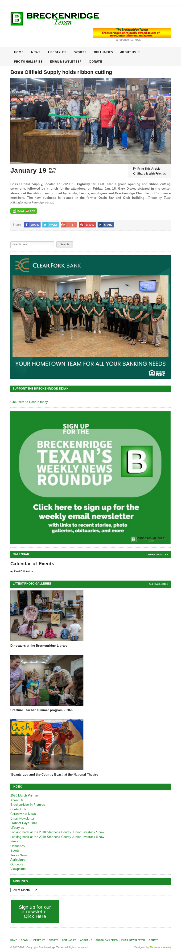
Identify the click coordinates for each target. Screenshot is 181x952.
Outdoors (16, 864)
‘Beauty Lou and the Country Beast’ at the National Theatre (54, 774)
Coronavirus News (23, 814)
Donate (95, 61)
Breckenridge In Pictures (27, 804)
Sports (80, 51)
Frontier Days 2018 (23, 823)
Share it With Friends (151, 173)
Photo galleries (28, 61)
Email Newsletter (66, 61)
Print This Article (148, 168)
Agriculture (17, 859)
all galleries (158, 584)
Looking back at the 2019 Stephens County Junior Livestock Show (57, 837)
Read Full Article (23, 571)
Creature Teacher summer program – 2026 (41, 710)
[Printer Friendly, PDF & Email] (23, 211)
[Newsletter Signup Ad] (90, 478)
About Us (128, 51)
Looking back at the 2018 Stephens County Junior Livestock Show (57, 832)
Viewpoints (18, 869)
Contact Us (18, 809)
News (36, 51)
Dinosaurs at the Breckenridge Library (38, 645)
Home (19, 51)
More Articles (158, 554)
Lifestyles (57, 51)
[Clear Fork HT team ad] (90, 317)
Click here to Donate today (29, 402)
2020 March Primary (24, 795)
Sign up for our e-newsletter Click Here (35, 911)
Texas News (19, 855)
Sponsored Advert (131, 40)
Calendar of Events (32, 563)
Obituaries (103, 51)
